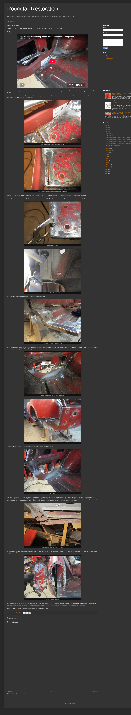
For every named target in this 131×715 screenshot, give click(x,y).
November (109, 135)
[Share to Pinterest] (30, 613)
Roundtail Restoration (32, 9)
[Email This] (23, 613)
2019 (106, 127)
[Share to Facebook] (28, 613)
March (108, 162)
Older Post (95, 691)
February (108, 165)
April (107, 160)
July (107, 154)
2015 (106, 171)
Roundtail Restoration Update (113, 145)
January (108, 167)
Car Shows (107, 56)
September (109, 150)
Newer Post (10, 691)
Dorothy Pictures (109, 58)
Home (52, 691)
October (108, 148)
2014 (106, 173)
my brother (42, 96)
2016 (106, 169)
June (107, 156)
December (109, 133)
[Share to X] (27, 613)
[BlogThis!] (25, 613)
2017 (106, 131)
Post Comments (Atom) (19, 694)
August (108, 152)
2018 (106, 129)
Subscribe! (10, 21)
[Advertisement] (52, 676)
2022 (106, 125)
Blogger (73, 703)
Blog (106, 55)
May (107, 158)
